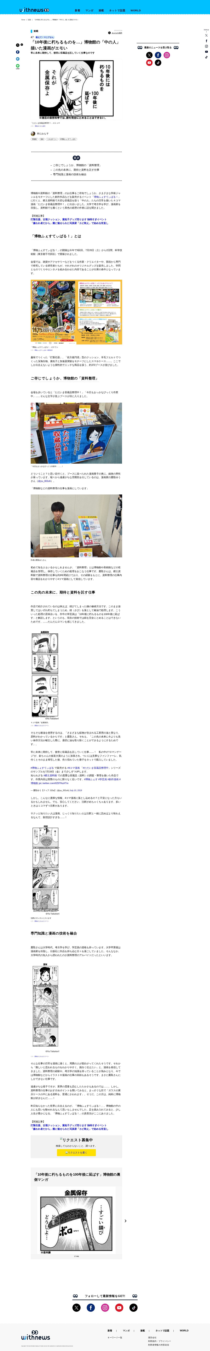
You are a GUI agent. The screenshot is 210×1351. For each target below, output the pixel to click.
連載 (101, 10)
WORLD (136, 10)
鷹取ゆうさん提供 (40, 126)
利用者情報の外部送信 (158, 1345)
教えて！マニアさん (45, 37)
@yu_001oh (44, 481)
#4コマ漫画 (73, 768)
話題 (29, 19)
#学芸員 (102, 779)
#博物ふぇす (91, 779)
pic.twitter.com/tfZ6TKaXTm (53, 783)
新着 (77, 10)
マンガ (89, 10)
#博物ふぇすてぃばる (68, 139)
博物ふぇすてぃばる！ (106, 197)
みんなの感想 (117, 33)
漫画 (42, 139)
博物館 (34, 139)
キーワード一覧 (115, 1337)
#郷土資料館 (50, 775)
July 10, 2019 (76, 790)
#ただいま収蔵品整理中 (95, 768)
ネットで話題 (117, 10)
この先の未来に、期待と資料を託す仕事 (76, 169)
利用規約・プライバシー (159, 1341)
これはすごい (52, 139)
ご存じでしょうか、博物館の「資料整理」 (77, 165)
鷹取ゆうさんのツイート (42, 725)
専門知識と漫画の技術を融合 (69, 174)
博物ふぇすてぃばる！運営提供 (44, 350)
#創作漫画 (113, 779)
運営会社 (152, 1337)
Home (23, 19)
